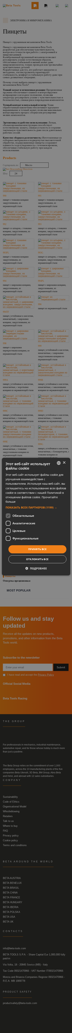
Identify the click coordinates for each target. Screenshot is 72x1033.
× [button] (64, 462)
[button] (36, 507)
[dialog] (36, 516)
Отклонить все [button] (37, 559)
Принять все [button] (37, 549)
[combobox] (59, 463)
